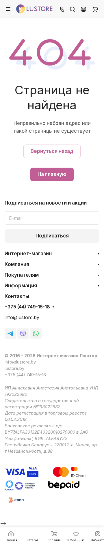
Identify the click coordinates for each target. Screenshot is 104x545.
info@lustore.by (22, 317)
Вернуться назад (52, 151)
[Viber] (23, 333)
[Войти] (83, 9)
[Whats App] (36, 333)
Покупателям (22, 275)
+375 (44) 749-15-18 (27, 307)
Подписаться (52, 236)
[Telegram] (10, 333)
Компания (17, 264)
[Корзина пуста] (95, 9)
